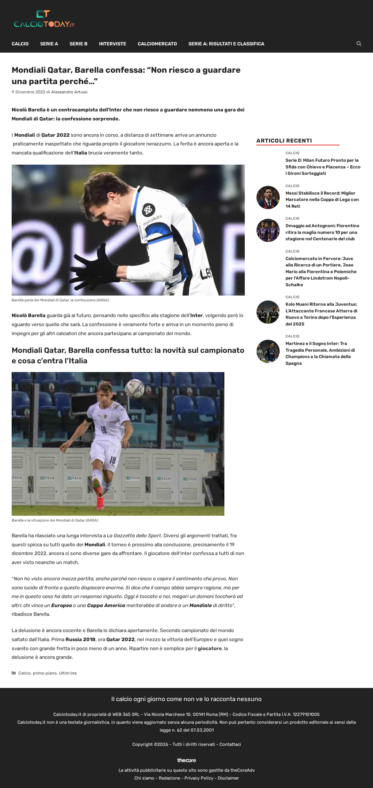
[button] (359, 44)
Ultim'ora (68, 673)
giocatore (210, 648)
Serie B (78, 44)
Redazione (169, 778)
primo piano (45, 673)
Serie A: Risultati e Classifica (226, 44)
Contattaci (230, 744)
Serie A (49, 44)
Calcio (20, 44)
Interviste (112, 44)
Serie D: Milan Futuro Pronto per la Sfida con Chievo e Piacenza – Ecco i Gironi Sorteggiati (323, 167)
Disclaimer (228, 778)
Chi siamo (144, 778)
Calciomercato (157, 44)
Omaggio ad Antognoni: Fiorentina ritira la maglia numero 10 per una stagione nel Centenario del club (322, 232)
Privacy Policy (198, 778)
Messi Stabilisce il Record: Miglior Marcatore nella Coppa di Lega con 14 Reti (322, 200)
